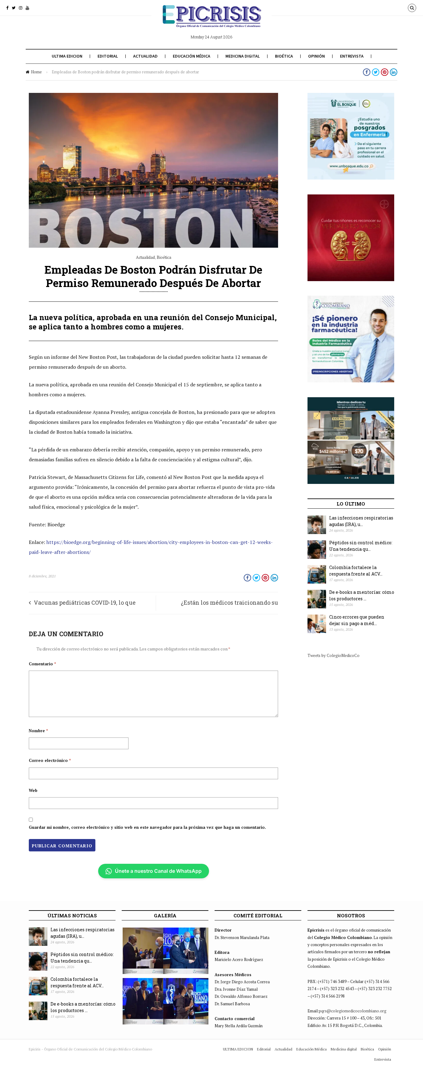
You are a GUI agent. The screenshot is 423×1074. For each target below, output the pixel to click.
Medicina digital (242, 56)
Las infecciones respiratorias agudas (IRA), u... (361, 521)
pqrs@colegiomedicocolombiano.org (352, 1011)
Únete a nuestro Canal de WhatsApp (158, 871)
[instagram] (20, 8)
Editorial (108, 56)
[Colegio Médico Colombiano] (211, 21)
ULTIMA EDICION (67, 56)
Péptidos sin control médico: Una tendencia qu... (360, 546)
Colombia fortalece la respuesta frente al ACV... (355, 570)
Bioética (284, 56)
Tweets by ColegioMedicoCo (333, 655)
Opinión (316, 56)
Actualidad (145, 56)
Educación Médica (191, 56)
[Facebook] (7, 8)
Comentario (42, 664)
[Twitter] (13, 8)
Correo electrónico (50, 760)
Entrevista (352, 56)
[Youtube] (27, 8)
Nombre (38, 730)
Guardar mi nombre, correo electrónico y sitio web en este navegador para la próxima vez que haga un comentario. (147, 827)
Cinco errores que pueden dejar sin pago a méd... (356, 620)
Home (36, 72)
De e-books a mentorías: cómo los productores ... (361, 595)
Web (33, 790)
